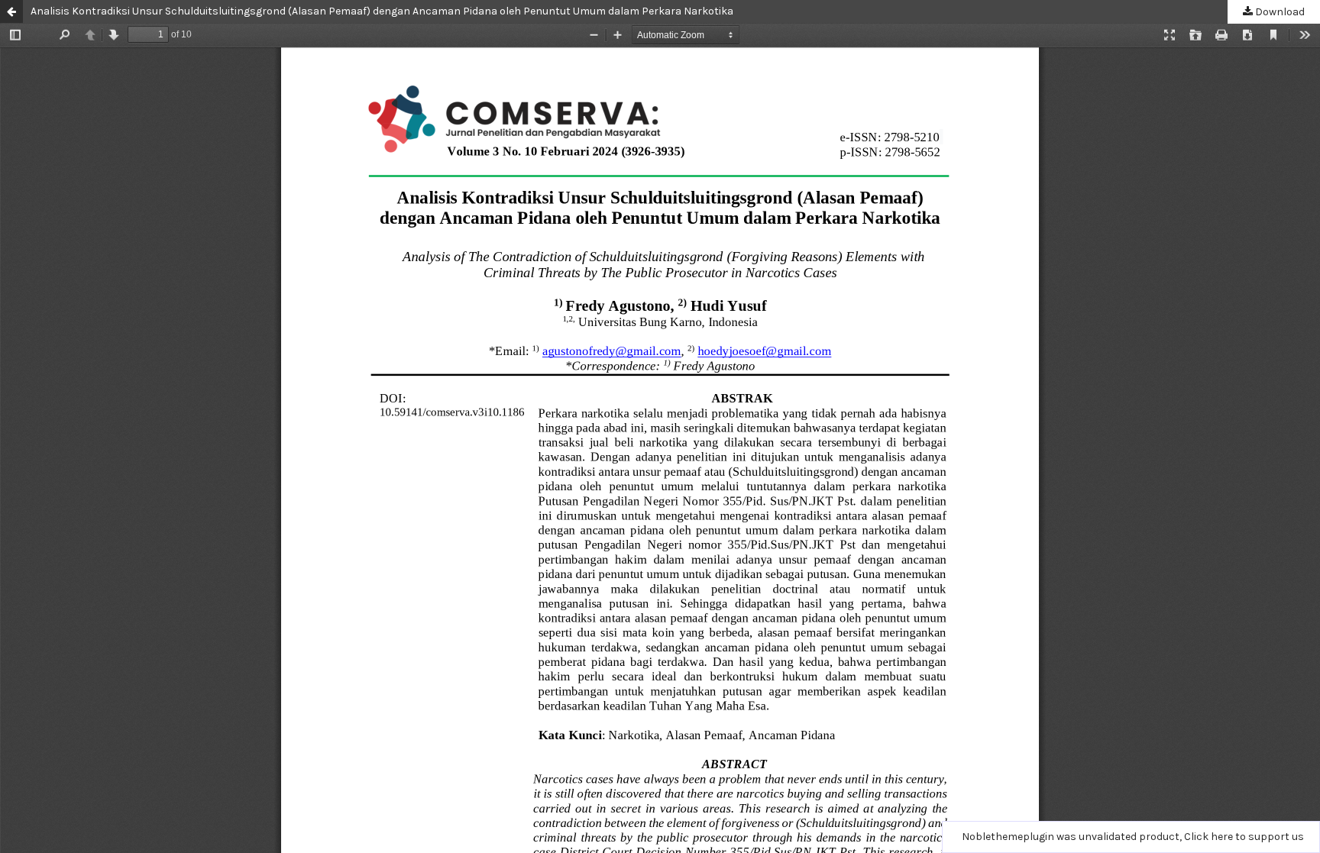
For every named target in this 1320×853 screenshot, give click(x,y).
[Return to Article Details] (11, 11)
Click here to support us (1244, 836)
